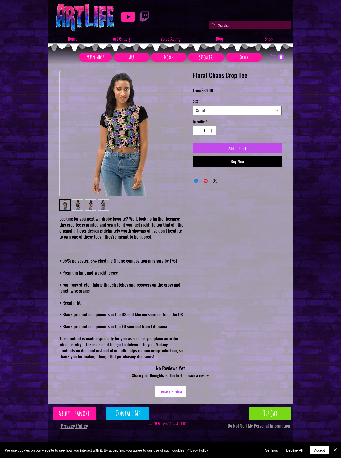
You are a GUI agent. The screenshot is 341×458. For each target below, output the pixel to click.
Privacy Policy (197, 450)
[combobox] (237, 110)
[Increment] (212, 130)
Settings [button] (271, 450)
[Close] (335, 450)
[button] (278, 57)
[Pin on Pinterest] (206, 181)
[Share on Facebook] (196, 181)
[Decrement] (197, 130)
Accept (319, 450)
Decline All (294, 450)
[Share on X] (215, 181)
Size (197, 101)
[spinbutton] (204, 130)
